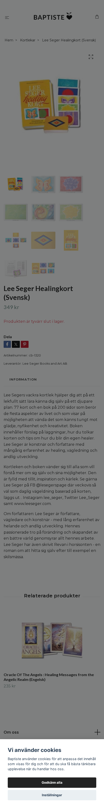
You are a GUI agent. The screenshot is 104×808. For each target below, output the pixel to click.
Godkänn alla (52, 782)
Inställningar (52, 795)
